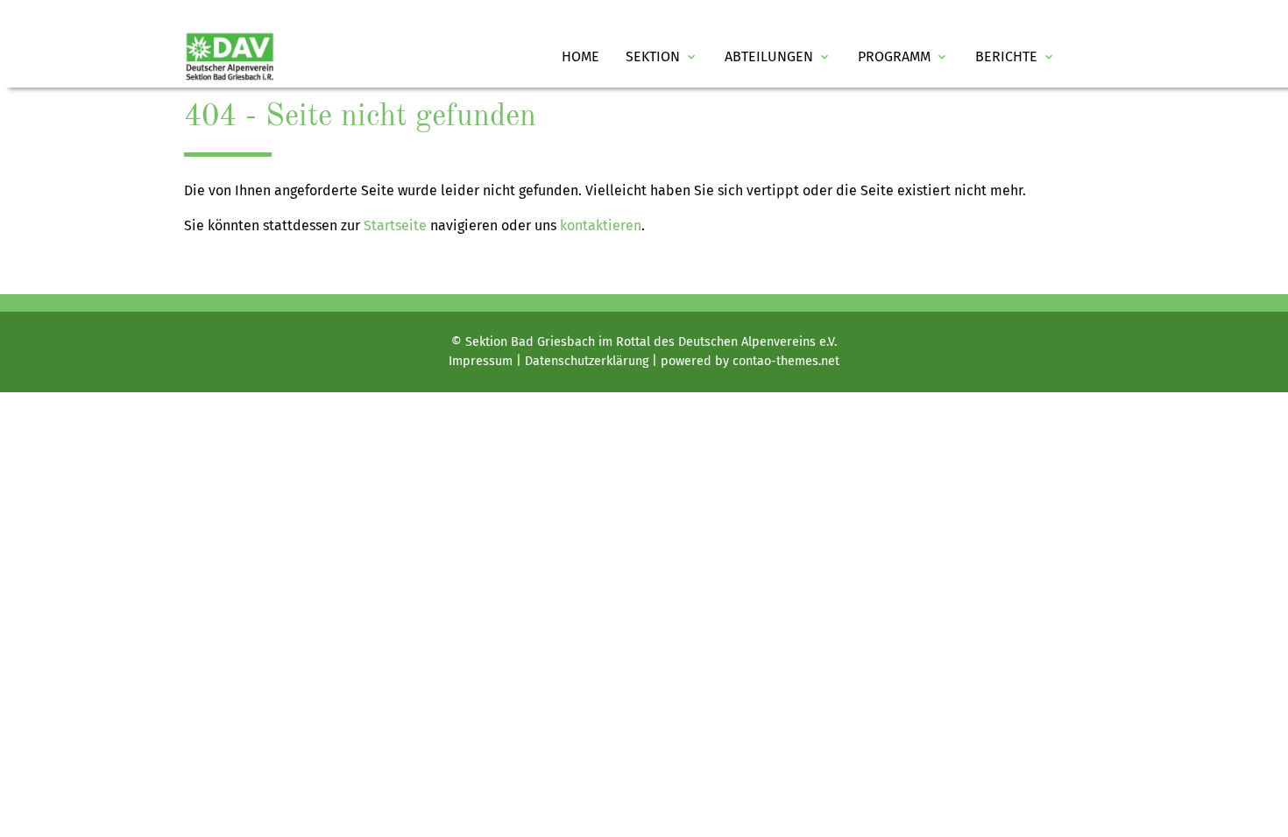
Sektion (662, 56)
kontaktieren (600, 225)
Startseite (395, 225)
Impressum (481, 361)
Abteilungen (778, 56)
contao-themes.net (785, 361)
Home (580, 56)
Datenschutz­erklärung (586, 361)
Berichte (1015, 56)
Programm (903, 56)
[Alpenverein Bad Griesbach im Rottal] (230, 57)
